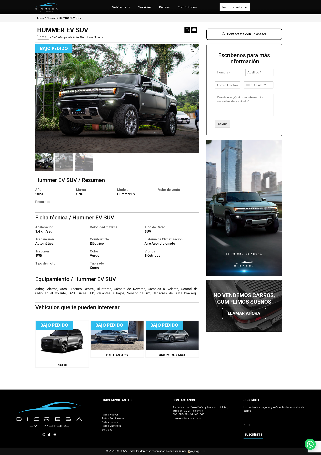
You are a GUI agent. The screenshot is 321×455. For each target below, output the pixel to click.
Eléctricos (86, 37)
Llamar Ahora (244, 313)
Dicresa (164, 7)
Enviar (222, 124)
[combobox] (248, 85)
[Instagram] (43, 434)
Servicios (145, 7)
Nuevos (51, 18)
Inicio (40, 18)
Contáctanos (187, 7)
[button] (43, 37)
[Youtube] (55, 434)
